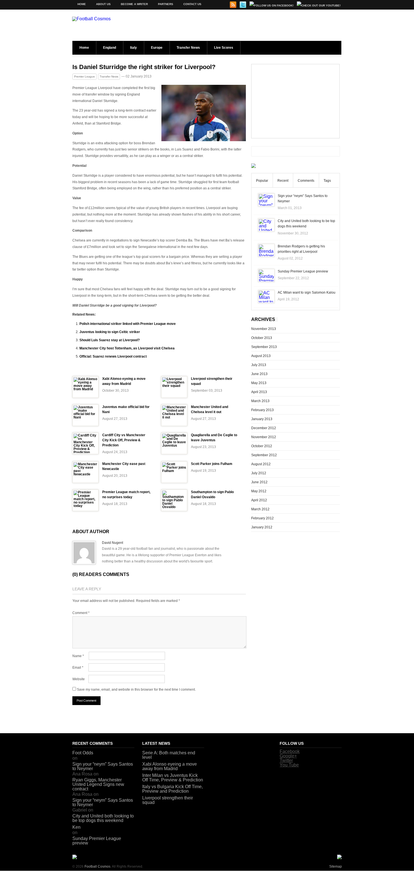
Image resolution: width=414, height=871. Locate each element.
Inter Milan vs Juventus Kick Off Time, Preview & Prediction (172, 777)
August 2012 (261, 464)
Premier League (84, 76)
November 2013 (263, 329)
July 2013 (258, 365)
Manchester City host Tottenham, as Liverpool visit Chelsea (127, 348)
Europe (157, 48)
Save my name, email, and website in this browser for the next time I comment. (136, 690)
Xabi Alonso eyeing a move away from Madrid (169, 766)
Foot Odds (82, 752)
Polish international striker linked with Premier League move (127, 324)
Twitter (286, 760)
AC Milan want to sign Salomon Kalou (306, 292)
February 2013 (262, 410)
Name (78, 656)
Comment (81, 613)
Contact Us (192, 4)
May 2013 (258, 383)
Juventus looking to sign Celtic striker (109, 332)
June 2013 (259, 374)
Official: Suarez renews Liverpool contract (113, 356)
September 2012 (264, 455)
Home (81, 4)
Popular (262, 181)
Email (77, 668)
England (109, 48)
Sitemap (335, 866)
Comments (306, 181)
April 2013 (259, 392)
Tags (327, 181)
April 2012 (259, 500)
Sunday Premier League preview (303, 271)
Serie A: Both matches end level (168, 755)
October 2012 (261, 446)
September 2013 (264, 347)
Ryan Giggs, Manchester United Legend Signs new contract (98, 784)
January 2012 (261, 527)
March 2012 (260, 509)
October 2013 (261, 338)
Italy (133, 48)
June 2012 (259, 482)
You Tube (289, 765)
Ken (76, 827)
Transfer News (188, 48)
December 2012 (263, 428)
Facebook (290, 751)
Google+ (288, 755)
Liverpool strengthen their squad (167, 800)
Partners (165, 4)
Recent (282, 181)
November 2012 (263, 437)
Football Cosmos (97, 866)
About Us (103, 4)
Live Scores (223, 48)
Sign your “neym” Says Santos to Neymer (102, 766)
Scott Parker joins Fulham (211, 464)
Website (78, 679)
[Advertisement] (295, 101)
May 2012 (258, 491)
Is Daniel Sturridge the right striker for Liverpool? (143, 67)
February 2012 (262, 518)
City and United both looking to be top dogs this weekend (103, 818)
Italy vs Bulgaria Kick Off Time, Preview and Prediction (172, 789)
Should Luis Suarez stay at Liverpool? (109, 340)
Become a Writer (134, 4)
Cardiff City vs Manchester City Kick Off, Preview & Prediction (123, 440)
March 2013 (260, 401)
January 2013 (261, 419)
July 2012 (258, 473)
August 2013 (261, 356)
